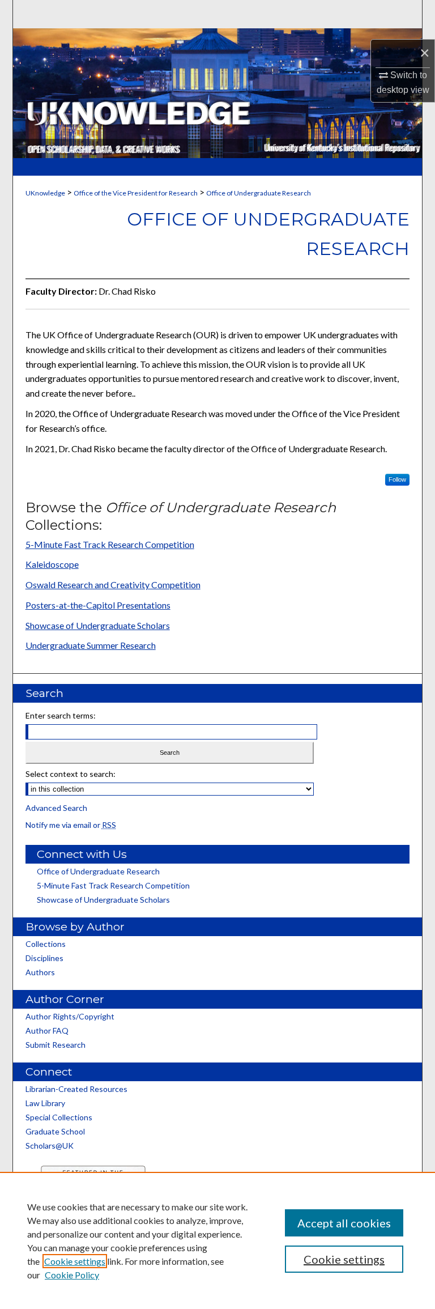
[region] (217, 1240)
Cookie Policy (72, 1274)
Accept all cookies (344, 1223)
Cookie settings (74, 1261)
